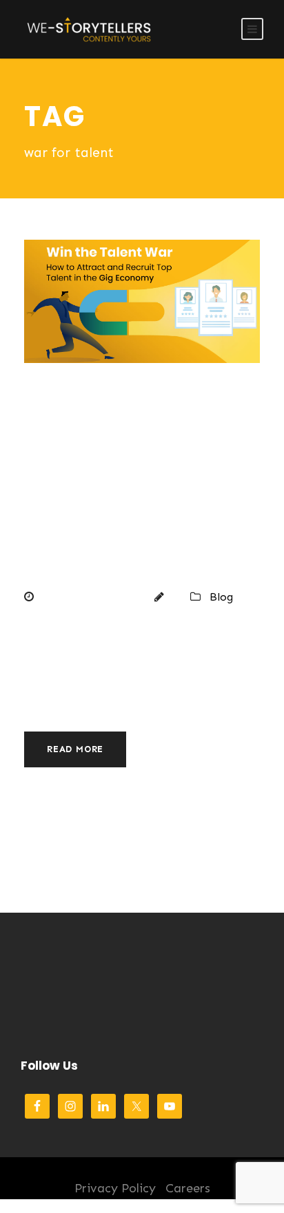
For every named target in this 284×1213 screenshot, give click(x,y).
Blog (221, 596)
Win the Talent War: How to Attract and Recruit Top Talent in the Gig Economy (136, 485)
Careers (187, 1188)
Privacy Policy (115, 1188)
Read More (75, 749)
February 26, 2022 (90, 596)
